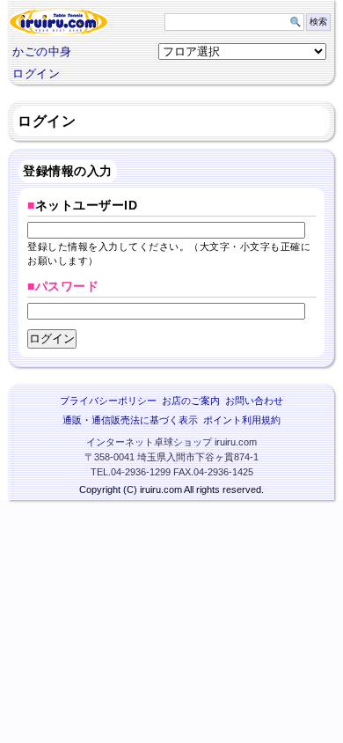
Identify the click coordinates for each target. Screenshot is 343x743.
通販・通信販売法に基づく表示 (130, 420)
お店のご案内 (191, 400)
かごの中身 (42, 51)
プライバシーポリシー (108, 400)
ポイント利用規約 (242, 420)
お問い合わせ (254, 400)
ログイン (36, 73)
